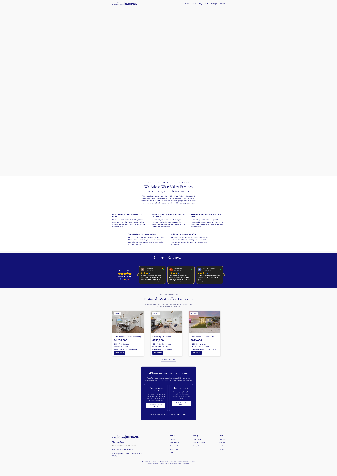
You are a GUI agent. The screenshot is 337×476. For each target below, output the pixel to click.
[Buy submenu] (202, 3)
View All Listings (168, 360)
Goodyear (155, 463)
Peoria (170, 463)
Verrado (180, 463)
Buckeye (149, 463)
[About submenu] (196, 3)
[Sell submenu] (208, 3)
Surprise (174, 463)
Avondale (192, 461)
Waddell (187, 463)
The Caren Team (118, 442)
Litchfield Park (163, 463)
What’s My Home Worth (156, 405)
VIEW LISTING (119, 353)
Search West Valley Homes (181, 403)
